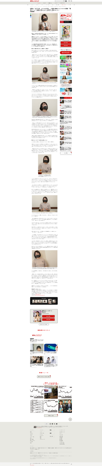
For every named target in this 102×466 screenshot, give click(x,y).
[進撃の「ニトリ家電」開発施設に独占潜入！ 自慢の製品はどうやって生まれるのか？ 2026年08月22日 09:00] (51, 392)
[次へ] (56, 301)
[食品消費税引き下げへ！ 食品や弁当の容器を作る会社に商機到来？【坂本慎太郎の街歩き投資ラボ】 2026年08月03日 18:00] (51, 406)
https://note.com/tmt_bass (39, 295)
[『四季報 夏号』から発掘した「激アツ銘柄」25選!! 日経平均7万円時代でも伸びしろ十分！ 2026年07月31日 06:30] (65, 406)
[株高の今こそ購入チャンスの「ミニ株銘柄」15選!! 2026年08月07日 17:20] (37, 406)
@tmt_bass (37, 294)
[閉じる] (71, 464)
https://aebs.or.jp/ (39, 427)
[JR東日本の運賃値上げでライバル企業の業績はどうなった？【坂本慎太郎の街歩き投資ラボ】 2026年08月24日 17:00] (37, 392)
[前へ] (31, 301)
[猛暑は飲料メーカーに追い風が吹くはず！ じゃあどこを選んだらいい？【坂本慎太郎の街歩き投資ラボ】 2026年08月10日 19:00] (65, 392)
